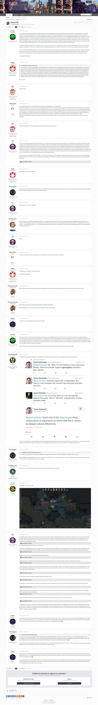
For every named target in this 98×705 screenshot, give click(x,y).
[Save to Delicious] (15, 696)
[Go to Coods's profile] (13, 489)
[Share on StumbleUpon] (19, 696)
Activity (16, 14)
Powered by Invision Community (49, 703)
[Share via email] (21, 696)
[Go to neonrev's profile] (13, 37)
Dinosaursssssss (15, 24)
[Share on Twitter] (7, 696)
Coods (13, 483)
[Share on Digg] (13, 696)
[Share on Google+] (11, 696)
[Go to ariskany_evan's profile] (13, 472)
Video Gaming (31, 24)
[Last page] (25, 27)
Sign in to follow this (79, 22)
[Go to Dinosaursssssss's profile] (8, 23)
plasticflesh (12, 103)
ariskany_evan (13, 465)
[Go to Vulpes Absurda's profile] (13, 360)
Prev (9, 668)
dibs (12, 86)
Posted (23, 30)
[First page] (7, 27)
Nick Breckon (13, 219)
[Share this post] (90, 30)
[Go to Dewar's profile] (13, 324)
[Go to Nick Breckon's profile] (13, 225)
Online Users (24, 17)
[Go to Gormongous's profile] (13, 192)
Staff (18, 17)
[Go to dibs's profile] (13, 92)
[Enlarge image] (55, 508)
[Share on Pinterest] (23, 696)
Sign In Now (69, 683)
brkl (13, 141)
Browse (9, 14)
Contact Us (51, 700)
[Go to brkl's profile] (13, 147)
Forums (7, 17)
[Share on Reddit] (17, 696)
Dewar (13, 318)
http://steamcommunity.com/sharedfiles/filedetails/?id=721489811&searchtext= (36, 304)
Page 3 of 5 (29, 27)
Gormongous (12, 186)
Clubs (22, 14)
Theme (45, 700)
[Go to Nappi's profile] (13, 69)
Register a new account (28, 683)
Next (22, 668)
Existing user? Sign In (80, 1)
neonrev (12, 31)
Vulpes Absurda (12, 354)
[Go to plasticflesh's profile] (13, 110)
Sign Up (88, 1)
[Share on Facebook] (9, 696)
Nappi (12, 62)
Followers (86, 22)
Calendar (13, 17)
